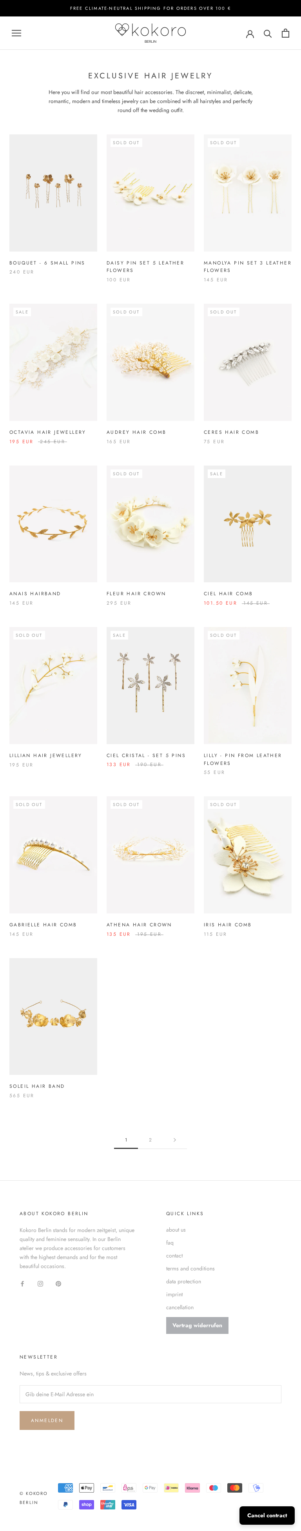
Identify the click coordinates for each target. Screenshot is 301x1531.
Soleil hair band (37, 1086)
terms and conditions (190, 1268)
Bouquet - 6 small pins (47, 262)
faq (170, 1243)
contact (174, 1255)
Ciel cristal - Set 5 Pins (146, 755)
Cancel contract (267, 1515)
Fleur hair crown (136, 593)
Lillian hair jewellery (45, 755)
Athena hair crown (139, 924)
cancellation (180, 1307)
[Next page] (175, 1140)
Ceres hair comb (231, 432)
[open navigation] (16, 33)
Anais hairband (35, 593)
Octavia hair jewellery (47, 432)
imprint (174, 1294)
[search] (268, 33)
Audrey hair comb (136, 432)
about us (176, 1230)
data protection (183, 1281)
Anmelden (47, 1420)
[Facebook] (22, 1283)
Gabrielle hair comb (43, 924)
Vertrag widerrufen (197, 1325)
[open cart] (285, 33)
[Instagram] (40, 1283)
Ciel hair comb (228, 593)
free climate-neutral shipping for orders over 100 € (150, 8)
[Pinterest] (58, 1283)
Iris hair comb (228, 924)
